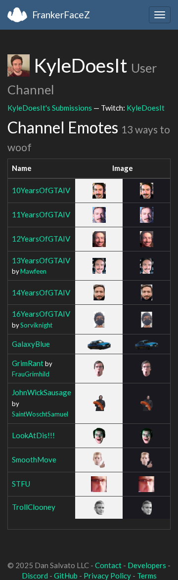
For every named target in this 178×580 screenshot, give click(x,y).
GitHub (66, 575)
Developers (147, 565)
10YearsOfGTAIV (41, 190)
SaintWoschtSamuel (40, 414)
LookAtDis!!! (33, 435)
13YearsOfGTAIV (41, 260)
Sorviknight (36, 325)
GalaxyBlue (31, 343)
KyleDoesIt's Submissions (49, 107)
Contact (108, 565)
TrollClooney (33, 506)
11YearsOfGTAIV (41, 214)
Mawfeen (33, 271)
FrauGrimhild (30, 374)
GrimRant (28, 363)
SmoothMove (34, 459)
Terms (147, 575)
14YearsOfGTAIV (41, 292)
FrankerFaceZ (61, 14)
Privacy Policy (107, 575)
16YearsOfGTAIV (41, 313)
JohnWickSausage (41, 392)
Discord (35, 575)
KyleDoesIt (146, 107)
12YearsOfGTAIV (41, 238)
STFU (21, 483)
